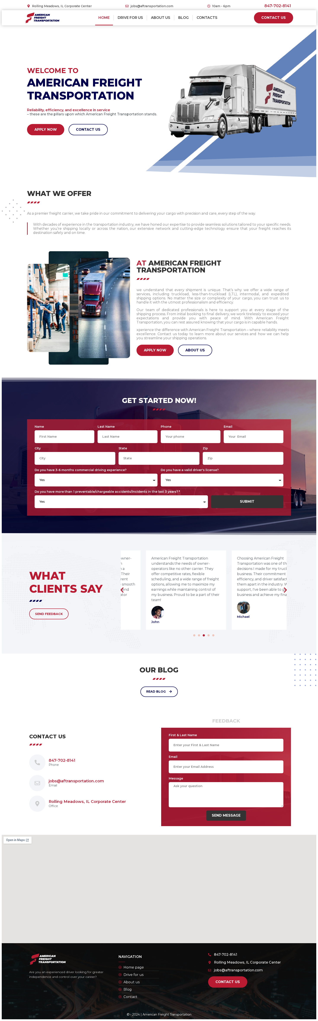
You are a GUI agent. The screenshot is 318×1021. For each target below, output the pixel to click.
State (123, 448)
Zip (205, 448)
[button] (194, 635)
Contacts (207, 18)
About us (160, 18)
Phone (166, 427)
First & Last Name (183, 735)
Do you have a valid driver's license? (190, 470)
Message (176, 778)
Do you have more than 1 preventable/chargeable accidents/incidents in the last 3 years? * (107, 492)
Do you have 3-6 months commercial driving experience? (81, 470)
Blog (183, 18)
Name (39, 427)
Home (104, 18)
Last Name (106, 427)
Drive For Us (130, 18)
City (38, 448)
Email (228, 427)
